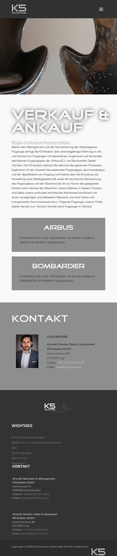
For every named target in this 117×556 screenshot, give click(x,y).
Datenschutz (19, 458)
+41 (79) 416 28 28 (70, 362)
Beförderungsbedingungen (28, 437)
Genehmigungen (22, 453)
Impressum (18, 463)
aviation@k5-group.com (35, 498)
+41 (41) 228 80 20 (35, 529)
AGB (14, 447)
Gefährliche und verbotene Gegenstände (37, 442)
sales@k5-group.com (69, 367)
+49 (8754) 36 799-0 (36, 494)
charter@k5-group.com (34, 533)
